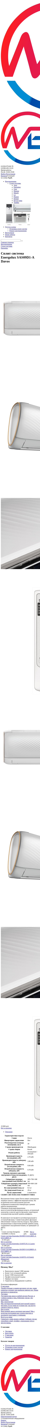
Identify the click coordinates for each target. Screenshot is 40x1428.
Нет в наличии (6, 1128)
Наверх (3, 1420)
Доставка (8, 1331)
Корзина (4, 176)
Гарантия (8, 1337)
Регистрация (10, 174)
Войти (3, 174)
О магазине (9, 1335)
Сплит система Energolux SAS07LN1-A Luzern (18, 1244)
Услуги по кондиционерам (14, 1345)
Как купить (9, 1333)
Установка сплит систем (14, 1347)
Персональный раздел (9, 1416)
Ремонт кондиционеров (13, 1349)
